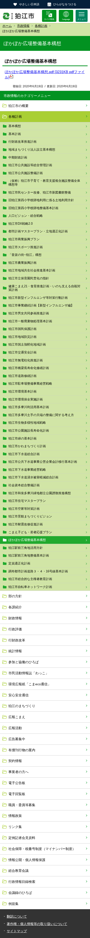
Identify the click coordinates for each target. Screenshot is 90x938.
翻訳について (17, 916)
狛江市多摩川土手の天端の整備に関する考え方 (41, 415)
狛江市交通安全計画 (22, 352)
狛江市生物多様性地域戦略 (27, 422)
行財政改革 (16, 640)
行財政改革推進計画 (22, 141)
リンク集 (15, 827)
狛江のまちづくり (21, 706)
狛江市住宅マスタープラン (27, 501)
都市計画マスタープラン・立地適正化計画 (38, 231)
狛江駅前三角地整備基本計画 (28, 555)
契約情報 (15, 761)
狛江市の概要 (18, 106)
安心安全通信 (18, 695)
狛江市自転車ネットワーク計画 (30, 587)
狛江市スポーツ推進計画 (25, 247)
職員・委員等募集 (21, 805)
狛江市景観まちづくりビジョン (30, 516)
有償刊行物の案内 (21, 750)
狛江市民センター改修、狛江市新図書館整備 (39, 192)
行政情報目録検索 (21, 882)
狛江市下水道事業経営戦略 (27, 469)
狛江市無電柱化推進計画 (25, 360)
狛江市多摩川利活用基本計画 (28, 407)
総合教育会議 (18, 871)
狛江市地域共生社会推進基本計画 (31, 270)
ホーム (7, 26)
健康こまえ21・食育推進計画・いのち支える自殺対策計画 (44, 288)
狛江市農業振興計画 (22, 262)
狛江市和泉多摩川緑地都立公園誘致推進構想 (39, 493)
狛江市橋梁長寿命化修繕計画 (28, 368)
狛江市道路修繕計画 (22, 376)
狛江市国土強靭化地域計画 (27, 344)
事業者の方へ (18, 772)
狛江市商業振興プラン (24, 239)
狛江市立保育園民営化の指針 (28, 278)
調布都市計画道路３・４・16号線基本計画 (38, 571)
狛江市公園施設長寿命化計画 (28, 430)
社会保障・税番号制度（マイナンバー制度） (42, 849)
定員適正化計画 (19, 563)
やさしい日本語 (29, 4)
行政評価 (15, 629)
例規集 (13, 904)
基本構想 (14, 126)
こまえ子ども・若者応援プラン (30, 532)
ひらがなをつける (64, 4)
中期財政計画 (17, 157)
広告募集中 (16, 739)
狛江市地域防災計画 (22, 337)
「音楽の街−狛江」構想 (25, 255)
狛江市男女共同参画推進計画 (28, 313)
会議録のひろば (20, 893)
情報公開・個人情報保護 (26, 860)
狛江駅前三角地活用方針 (25, 548)
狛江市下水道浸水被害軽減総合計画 (33, 477)
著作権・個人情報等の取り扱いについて (37, 924)
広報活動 (15, 728)
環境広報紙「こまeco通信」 (29, 684)
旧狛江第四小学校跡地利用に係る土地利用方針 (41, 200)
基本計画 (14, 134)
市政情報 (23, 26)
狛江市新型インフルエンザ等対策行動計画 (38, 297)
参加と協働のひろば (23, 662)
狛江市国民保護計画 (22, 329)
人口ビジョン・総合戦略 (25, 215)
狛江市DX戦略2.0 (20, 223)
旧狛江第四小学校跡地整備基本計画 (33, 208)
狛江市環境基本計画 (22, 391)
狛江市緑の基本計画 (22, 438)
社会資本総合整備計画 (24, 485)
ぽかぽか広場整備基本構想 (27, 540)
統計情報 (15, 651)
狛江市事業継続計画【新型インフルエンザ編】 (41, 305)
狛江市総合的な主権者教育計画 (30, 579)
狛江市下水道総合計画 (24, 454)
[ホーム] (18, 16)
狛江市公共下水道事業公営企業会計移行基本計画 (42, 461)
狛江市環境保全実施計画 (25, 399)
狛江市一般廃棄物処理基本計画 (30, 321)
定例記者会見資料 (21, 838)
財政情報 (15, 618)
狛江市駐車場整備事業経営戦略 (30, 383)
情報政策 (15, 816)
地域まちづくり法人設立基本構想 (31, 149)
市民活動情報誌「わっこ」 (28, 673)
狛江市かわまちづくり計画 (27, 446)
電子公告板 (16, 783)
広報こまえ (16, 717)
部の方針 (15, 596)
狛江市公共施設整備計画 (25, 173)
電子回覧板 (16, 794)
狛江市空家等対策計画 (24, 508)
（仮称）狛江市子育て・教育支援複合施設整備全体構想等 (44, 182)
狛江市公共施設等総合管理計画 (30, 165)
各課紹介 (15, 607)
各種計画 (41, 26)
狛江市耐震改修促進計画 (25, 524)
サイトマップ (17, 931)
